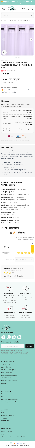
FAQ (2, 396)
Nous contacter (6, 394)
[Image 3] (18, 57)
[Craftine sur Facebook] (3, 337)
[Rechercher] (31, 15)
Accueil (3, 20)
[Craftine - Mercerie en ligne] (12, 8)
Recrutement (5, 421)
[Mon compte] (28, 9)
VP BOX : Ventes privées (9, 370)
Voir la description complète (9, 87)
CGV (3, 434)
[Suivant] (31, 39)
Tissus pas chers (6, 378)
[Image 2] (16, 57)
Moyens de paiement (8, 402)
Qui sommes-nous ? (7, 415)
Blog (2, 412)
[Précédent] (4, 39)
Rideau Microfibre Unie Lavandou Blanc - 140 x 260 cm (26, 20)
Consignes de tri (6, 418)
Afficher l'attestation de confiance (24, 237)
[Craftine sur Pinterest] (14, 337)
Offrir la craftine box (7, 372)
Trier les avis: (10, 260)
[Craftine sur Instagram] (9, 337)
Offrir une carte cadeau (9, 380)
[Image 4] (19, 57)
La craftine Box (6, 367)
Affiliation (4, 383)
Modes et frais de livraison (9, 399)
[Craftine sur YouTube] (19, 337)
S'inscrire (29, 346)
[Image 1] (15, 57)
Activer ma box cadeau (9, 375)
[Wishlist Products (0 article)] (23, 9)
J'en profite (18, 4)
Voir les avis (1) (11, 70)
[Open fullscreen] (17, 39)
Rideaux (13, 20)
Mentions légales (6, 431)
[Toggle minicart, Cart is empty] (32, 9)
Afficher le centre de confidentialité (13, 437)
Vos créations (5, 364)
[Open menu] (3, 9)
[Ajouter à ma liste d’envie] (4, 52)
